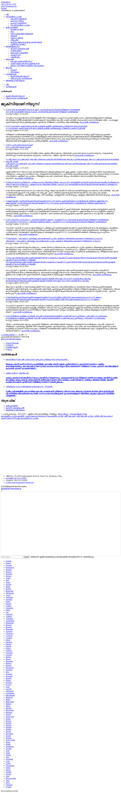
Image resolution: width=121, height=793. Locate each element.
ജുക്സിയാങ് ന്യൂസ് (19, 76)
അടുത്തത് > (10, 335)
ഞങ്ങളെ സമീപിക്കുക (15, 81)
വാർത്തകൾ (11, 74)
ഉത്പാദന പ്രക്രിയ (19, 53)
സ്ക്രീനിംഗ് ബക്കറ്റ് (17, 44)
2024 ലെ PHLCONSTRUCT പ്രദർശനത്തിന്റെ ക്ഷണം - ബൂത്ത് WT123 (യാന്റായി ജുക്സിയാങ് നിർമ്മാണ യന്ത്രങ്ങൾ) (56, 222)
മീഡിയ (9, 68)
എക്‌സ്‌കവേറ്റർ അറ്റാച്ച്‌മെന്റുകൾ (24, 63)
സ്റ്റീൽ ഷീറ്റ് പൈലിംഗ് (103, 416)
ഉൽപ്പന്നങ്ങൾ (12, 27)
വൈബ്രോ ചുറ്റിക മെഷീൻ (12, 416)
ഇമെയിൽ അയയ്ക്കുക (11, 489)
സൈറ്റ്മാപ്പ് (63, 414)
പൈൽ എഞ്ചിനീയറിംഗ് (21, 61)
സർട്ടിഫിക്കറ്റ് (16, 51)
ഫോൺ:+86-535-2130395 (16, 478)
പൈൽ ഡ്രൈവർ (18, 19)
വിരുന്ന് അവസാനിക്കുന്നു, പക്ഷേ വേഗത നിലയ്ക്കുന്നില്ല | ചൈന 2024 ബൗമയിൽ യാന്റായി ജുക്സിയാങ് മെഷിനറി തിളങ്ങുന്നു (61, 184)
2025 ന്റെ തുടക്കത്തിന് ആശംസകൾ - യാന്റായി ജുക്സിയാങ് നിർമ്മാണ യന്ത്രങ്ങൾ (42, 112)
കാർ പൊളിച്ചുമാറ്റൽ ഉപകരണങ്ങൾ (26, 42)
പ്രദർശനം (15, 57)
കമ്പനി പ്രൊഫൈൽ (19, 49)
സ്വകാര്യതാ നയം (78, 414)
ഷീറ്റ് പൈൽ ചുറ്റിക (84, 416)
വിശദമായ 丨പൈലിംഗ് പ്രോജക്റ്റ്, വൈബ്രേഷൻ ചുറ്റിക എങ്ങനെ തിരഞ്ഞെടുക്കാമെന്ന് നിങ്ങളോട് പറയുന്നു (53, 241)
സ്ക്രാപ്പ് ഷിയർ (16, 38)
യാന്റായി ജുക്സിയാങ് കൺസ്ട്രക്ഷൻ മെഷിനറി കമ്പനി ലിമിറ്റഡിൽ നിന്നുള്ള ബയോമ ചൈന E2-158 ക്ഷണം (53, 299)
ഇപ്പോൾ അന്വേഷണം (11, 339)
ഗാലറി (13, 70)
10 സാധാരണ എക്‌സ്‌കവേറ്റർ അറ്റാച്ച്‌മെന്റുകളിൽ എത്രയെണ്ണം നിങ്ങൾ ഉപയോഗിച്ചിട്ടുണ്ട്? (46, 128)
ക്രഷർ (13, 36)
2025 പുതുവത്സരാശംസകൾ (18, 147)
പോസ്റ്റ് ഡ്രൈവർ (18, 23)
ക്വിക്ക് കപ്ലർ (16, 29)
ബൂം (12, 32)
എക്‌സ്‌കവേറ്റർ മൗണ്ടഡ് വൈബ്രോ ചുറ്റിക (44, 416)
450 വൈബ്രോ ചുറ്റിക (20, 25)
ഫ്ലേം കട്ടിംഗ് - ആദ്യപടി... (18, 373)
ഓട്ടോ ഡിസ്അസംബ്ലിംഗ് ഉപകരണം (27, 66)
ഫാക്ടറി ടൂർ (15, 55)
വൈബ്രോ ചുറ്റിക (14, 17)
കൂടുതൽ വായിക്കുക (89, 122)
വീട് (7, 14)
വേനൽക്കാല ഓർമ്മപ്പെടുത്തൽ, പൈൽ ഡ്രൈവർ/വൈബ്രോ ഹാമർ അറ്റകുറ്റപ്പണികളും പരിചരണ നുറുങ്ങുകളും (56, 318)
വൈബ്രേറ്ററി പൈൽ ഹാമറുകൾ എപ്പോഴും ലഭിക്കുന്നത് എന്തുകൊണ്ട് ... (37, 359)
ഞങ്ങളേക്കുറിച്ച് (12, 46)
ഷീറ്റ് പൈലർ (70, 416)
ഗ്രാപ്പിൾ (14, 40)
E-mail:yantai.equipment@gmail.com (19, 482)
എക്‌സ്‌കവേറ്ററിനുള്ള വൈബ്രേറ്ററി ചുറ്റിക (19, 418)
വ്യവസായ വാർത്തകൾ (21, 78)
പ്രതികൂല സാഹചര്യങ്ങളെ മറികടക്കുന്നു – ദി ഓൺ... (29, 387)
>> (17, 335)
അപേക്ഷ (10, 59)
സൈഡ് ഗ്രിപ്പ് (17, 21)
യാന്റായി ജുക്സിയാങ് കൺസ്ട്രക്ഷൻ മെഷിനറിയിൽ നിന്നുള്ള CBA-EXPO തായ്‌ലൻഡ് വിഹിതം (47, 281)
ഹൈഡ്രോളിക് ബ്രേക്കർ (21, 34)
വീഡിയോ (14, 72)
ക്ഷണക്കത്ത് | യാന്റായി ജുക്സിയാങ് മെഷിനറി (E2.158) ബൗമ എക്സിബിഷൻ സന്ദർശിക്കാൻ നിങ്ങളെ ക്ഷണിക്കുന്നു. (56, 203)
